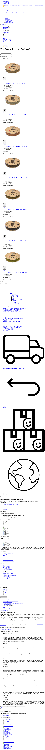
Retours (6, 18)
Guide (4, 574)
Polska (7, 735)
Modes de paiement (8, 20)
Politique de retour (6, 556)
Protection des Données (7, 602)
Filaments (9, 292)
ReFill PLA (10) (15, 301)
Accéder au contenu (6, 2)
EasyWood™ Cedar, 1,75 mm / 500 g (15, 146)
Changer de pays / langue (12, 596)
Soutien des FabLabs (7, 578)
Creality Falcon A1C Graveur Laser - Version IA (12, 327)
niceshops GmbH (9, 599)
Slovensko (10, 738)
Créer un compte (6, 32)
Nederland (10, 733)
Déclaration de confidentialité (5, 629)
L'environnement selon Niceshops (9, 579)
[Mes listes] (4, 34)
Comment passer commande (8, 553)
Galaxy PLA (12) (15, 297)
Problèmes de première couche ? (9, 312)
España (8, 727)
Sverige (8, 741)
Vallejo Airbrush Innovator (8, 329)
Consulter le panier (6, 3)
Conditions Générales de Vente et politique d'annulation (13, 603)
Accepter (2, 627)
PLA (11, 293)
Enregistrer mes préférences (6, 706)
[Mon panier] (24, 36)
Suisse (7, 744)
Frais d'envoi (7, 19)
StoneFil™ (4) (15, 302)
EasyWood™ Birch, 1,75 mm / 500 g (15, 114)
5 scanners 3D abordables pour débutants (10, 310)
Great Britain (11, 742)
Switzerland (10, 746)
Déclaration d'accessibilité (7, 604)
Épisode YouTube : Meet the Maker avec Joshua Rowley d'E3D (14, 308)
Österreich (10, 734)
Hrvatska (9, 729)
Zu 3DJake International (4, 715)
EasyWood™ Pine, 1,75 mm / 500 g (14, 83)
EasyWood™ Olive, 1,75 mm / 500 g (15, 209)
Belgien (8, 720)
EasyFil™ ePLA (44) (16, 295)
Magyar (8, 732)
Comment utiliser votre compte (8, 557)
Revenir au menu (6, 1)
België (7, 722)
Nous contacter (8, 21)
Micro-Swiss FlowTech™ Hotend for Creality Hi (12, 321)
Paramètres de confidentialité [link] (8, 605)
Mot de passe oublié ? (7, 567)
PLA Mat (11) (14, 300)
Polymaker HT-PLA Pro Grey (8, 328)
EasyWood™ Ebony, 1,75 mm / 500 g (15, 240)
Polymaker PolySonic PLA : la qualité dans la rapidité (13, 309)
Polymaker (5, 317)
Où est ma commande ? (9, 16)
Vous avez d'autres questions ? (8, 561)
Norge (7, 747)
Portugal (8, 736)
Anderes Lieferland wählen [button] (5, 717)
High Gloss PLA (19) (16, 298)
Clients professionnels (7, 559)
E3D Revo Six (5, 320)
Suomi (7, 739)
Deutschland (11, 726)
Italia (7, 731)
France (8, 728)
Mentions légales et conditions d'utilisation (10, 601)
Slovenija (9, 737)
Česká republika (13, 725)
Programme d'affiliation (7, 576)
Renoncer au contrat (4, 610)
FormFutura (7, 290)
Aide (4, 15)
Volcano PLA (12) (15, 303)
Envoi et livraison (6, 554)
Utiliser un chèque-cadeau (7, 569)
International (11, 719)
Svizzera (8, 745)
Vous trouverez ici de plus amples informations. (9, 504)
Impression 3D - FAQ (7, 577)
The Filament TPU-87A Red (8, 319)
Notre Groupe (5, 583)
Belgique (9, 721)
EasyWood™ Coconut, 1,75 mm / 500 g (15, 177)
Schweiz (8, 743)
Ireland (8, 730)
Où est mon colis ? (6, 568)
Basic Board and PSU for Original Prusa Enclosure (12, 326)
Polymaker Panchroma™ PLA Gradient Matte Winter (13, 318)
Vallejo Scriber (5, 330)
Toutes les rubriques (9, 22)
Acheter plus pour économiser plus (9, 575)
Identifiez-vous (5, 28)
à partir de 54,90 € (13, 12)
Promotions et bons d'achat (8, 560)
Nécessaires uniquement (9, 627)
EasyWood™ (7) (15, 296)
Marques (4, 289)
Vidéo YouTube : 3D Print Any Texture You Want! (12, 311)
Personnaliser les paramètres (20, 627)
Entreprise (5, 607)
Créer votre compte (6, 566)
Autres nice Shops (6, 608)
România (9, 748)
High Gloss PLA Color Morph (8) (18, 299)
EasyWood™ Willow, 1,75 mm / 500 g (15, 272)
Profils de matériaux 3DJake (8, 573)
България (9, 723)
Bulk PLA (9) (14, 294)
